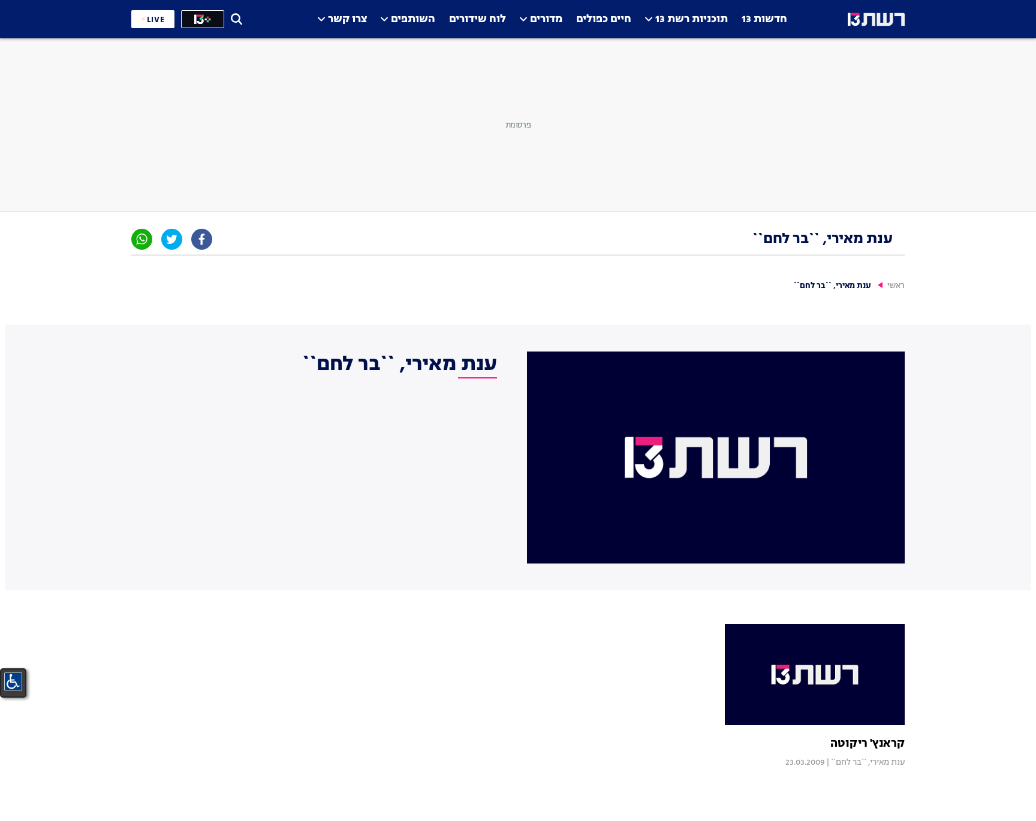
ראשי (896, 286)
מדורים (546, 19)
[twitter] (171, 239)
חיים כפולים (603, 19)
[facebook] (201, 239)
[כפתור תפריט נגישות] (13, 681)
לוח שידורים (477, 19)
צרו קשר (347, 19)
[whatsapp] (141, 239)
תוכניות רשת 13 (691, 19)
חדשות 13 (764, 19)
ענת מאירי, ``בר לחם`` (868, 762)
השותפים (413, 19)
